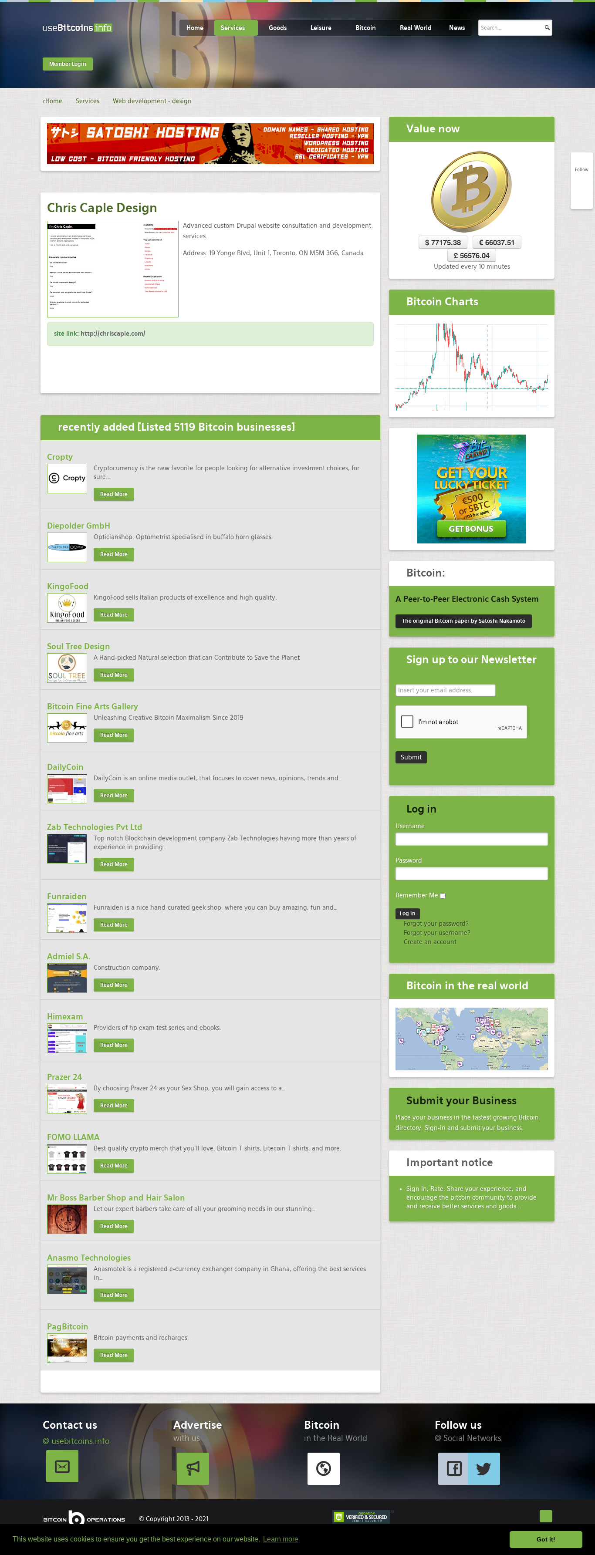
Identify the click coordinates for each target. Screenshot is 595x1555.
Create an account (429, 941)
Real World (416, 27)
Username (410, 826)
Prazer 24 (64, 1077)
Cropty (60, 457)
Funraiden (67, 896)
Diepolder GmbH (78, 525)
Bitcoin (365, 27)
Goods (278, 27)
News (457, 27)
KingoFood (68, 586)
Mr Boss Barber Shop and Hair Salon (116, 1197)
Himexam (65, 1016)
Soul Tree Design (78, 646)
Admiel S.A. (69, 956)
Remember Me (417, 895)
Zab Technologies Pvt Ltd (94, 827)
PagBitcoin (67, 1326)
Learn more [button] (280, 1539)
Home (194, 27)
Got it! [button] (546, 1539)
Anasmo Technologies (89, 1257)
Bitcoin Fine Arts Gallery (92, 706)
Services (233, 27)
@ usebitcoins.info (76, 1441)
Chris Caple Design (102, 207)
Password (409, 860)
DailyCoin (65, 767)
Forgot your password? (435, 923)
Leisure (321, 27)
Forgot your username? (436, 932)
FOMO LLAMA (73, 1137)
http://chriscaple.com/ (113, 333)
